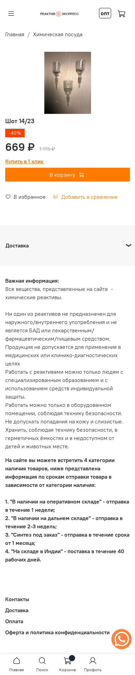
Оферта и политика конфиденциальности (57, 632)
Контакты (17, 599)
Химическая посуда (57, 34)
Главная (14, 34)
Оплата (14, 621)
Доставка (16, 610)
